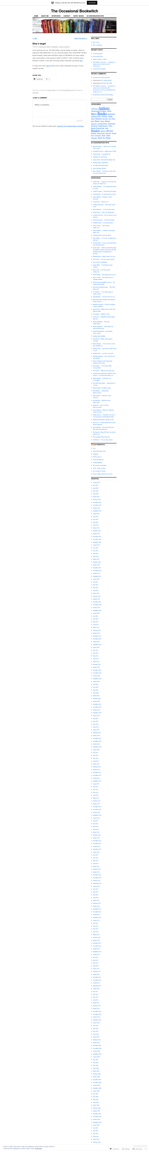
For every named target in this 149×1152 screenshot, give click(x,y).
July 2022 (95, 616)
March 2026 (96, 496)
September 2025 (97, 511)
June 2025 (95, 519)
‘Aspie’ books (78, 16)
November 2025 (97, 505)
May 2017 (95, 792)
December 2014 (97, 875)
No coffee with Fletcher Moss (100, 165)
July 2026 (95, 485)
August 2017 (96, 784)
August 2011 (96, 988)
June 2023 (95, 585)
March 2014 (96, 900)
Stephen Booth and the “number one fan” (103, 419)
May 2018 (95, 758)
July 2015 (95, 855)
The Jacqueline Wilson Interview (101, 437)
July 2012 (95, 957)
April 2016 (96, 829)
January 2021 (96, 667)
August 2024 (96, 545)
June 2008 (95, 1096)
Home (36, 16)
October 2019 (96, 710)
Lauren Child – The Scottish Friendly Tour (104, 160)
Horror (102, 121)
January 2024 (96, 565)
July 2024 (95, 548)
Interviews (56, 16)
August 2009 (96, 1057)
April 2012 (96, 966)
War (104, 138)
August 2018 (96, 750)
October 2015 (96, 846)
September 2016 (97, 815)
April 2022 (96, 624)
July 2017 (95, 786)
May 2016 (95, 826)
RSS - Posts (96, 42)
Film (110, 119)
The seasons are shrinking (99, 465)
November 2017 (97, 775)
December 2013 (97, 909)
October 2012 (96, 949)
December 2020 (97, 670)
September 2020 (97, 678)
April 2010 (96, 1034)
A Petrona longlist (97, 53)
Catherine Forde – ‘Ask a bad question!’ (103, 223)
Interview (94, 124)
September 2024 (97, 542)
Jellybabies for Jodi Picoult (100, 157)
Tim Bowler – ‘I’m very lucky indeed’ (103, 440)
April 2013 (96, 931)
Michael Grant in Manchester (100, 162)
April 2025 (96, 525)
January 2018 (96, 769)
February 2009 (97, 1074)
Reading (95, 130)
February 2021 (97, 664)
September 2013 (97, 917)
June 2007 (95, 1131)
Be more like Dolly (98, 56)
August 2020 (96, 681)
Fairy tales (105, 119)
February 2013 (97, 937)
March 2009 (96, 1071)
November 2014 (97, 877)
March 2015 (96, 866)
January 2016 (96, 838)
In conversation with (95, 16)
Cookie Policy (38, 1148)
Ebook (93, 119)
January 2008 (96, 1111)
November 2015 (97, 843)
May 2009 (95, 1065)
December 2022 (97, 602)
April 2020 (96, 693)
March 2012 (96, 968)
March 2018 (96, 764)
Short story (108, 133)
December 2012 (97, 943)
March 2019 (96, 730)
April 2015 (96, 863)
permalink (36, 93)
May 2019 (95, 724)
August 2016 (96, 818)
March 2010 (96, 1037)
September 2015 (97, 849)
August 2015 (96, 852)
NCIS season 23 (97, 457)
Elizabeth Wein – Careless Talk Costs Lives (104, 256)
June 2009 (95, 1062)
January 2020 (96, 701)
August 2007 (96, 1125)
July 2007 (95, 1128)
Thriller (108, 135)
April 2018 (96, 761)
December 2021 (97, 636)
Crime (110, 116)
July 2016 (95, 821)
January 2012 (96, 974)
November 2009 (97, 1048)
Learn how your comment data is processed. (70, 126)
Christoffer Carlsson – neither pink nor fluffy (104, 151)
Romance (93, 133)
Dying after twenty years (99, 451)
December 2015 (97, 840)
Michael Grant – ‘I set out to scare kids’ (103, 353)
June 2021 (95, 653)
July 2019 (95, 718)
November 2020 (97, 673)
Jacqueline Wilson (102, 123)
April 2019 (96, 727)
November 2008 (97, 1082)
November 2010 (97, 1014)
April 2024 (96, 556)
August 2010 (96, 1022)
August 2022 (96, 613)
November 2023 (97, 570)
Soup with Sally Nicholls (99, 168)
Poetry (106, 128)
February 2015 (97, 869)
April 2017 (96, 795)
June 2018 (95, 755)
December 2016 (97, 806)
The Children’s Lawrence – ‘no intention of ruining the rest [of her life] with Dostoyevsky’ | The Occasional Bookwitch (104, 88)
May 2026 (95, 491)
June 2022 (95, 619)
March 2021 (96, 661)
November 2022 (97, 604)
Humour (107, 121)
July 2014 (95, 889)
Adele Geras (94, 108)
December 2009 (97, 1045)
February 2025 (97, 531)
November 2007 (97, 1116)
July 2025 (95, 516)
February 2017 (97, 801)
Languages (111, 123)
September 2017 (97, 781)
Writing (108, 138)
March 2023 (96, 593)
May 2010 (95, 1031)
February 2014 (97, 903)
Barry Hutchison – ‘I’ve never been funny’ (104, 209)
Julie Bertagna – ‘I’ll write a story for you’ (104, 296)
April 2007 (96, 1136)
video (47, 66)
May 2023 (95, 587)
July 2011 (95, 991)
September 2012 (97, 951)
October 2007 (96, 1119)
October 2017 (96, 778)
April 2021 (96, 659)
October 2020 (96, 676)
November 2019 (97, 707)
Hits (35, 38)
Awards (109, 111)
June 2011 (95, 994)
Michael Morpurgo (103, 126)
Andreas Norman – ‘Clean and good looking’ (104, 191)
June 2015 (95, 858)
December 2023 (97, 568)
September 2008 (97, 1088)
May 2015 (95, 860)
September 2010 (97, 1020)
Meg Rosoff (94, 126)
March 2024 (96, 559)
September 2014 (97, 883)
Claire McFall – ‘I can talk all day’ (102, 154)
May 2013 (95, 929)
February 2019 (97, 732)
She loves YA (98, 92)
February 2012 (97, 971)
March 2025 (96, 528)
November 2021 (97, 639)
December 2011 (97, 977)
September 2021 (97, 644)
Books (102, 113)
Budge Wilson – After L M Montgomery (103, 212)
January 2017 (96, 804)
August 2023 (96, 579)
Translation (94, 138)
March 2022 (96, 627)
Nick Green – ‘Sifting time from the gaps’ (104, 370)
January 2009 (96, 1077)
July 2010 (95, 1025)
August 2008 (96, 1091)
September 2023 (97, 576)
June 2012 (95, 960)
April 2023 (96, 590)
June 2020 (95, 687)
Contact (66, 16)
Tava (94, 448)
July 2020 (95, 684)
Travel (100, 137)
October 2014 (96, 880)
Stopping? (95, 454)
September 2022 (97, 610)
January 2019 (96, 735)
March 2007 (96, 1139)
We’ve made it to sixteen (99, 471)
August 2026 (96, 482)
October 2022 (96, 607)
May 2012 (95, 963)
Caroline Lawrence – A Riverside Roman (103, 220)
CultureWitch (99, 444)
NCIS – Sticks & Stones (99, 468)
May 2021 (95, 656)
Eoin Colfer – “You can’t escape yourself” (104, 259)
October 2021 (96, 641)
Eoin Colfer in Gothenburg (100, 262)
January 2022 (96, 633)
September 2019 (97, 713)
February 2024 (97, 562)
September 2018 (97, 747)
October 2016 (96, 812)
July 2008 (95, 1094)
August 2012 (96, 954)
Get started (92, 2)
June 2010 (95, 1028)
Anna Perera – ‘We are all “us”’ (101, 202)
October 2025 (96, 508)
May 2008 (95, 1099)
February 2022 (97, 630)
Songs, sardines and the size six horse (102, 474)
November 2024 (97, 539)
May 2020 (95, 690)
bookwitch (55, 47)
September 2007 (97, 1122)
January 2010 (96, 1042)
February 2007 (97, 1142)
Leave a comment (64, 47)
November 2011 (97, 980)
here (81, 60)
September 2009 (97, 1054)
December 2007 (97, 1113)
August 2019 (96, 715)
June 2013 (95, 926)
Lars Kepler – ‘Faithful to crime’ (101, 314)
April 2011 (96, 1000)
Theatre (103, 135)
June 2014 (95, 892)
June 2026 (95, 488)
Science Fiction (101, 133)
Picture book (100, 128)
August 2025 (96, 513)
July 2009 (95, 1059)
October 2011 (96, 983)
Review (110, 130)
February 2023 (97, 596)
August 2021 (96, 647)
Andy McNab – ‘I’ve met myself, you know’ (104, 194)
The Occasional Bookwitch (74, 11)
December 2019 (97, 704)
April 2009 (96, 1068)
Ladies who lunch (80, 38)
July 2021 (95, 650)
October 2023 (96, 573)
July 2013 (95, 923)
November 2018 (97, 741)
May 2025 (95, 522)
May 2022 (95, 622)
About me (45, 16)
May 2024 (95, 553)
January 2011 (96, 1008)
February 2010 (97, 1040)
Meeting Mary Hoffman (99, 336)
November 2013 (97, 912)
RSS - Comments (97, 45)
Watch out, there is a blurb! (100, 59)
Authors (49, 90)
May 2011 (95, 997)
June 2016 (95, 823)
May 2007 (95, 1133)
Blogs (54, 90)
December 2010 (97, 1011)
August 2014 (96, 886)
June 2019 (95, 721)
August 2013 (96, 920)
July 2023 (95, 582)
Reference (103, 131)
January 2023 (96, 599)
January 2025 (96, 533)
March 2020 (96, 695)
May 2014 (95, 895)
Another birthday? (97, 462)
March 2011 (96, 1003)
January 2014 (96, 906)
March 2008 (96, 1105)
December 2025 (97, 502)
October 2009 (96, 1051)
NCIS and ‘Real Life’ (98, 459)
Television (98, 135)
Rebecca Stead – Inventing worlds (102, 388)
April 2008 (96, 1102)
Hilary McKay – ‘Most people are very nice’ (104, 274)
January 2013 (96, 940)
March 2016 (96, 832)
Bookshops (111, 114)
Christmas (104, 116)
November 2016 (97, 809)
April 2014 (96, 897)
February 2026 (97, 499)
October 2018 (96, 744)
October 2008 (96, 1085)
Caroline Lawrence (96, 116)
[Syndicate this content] (92, 444)
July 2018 (95, 752)
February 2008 (97, 1108)
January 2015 (96, 872)
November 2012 (97, 946)
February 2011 (97, 1005)
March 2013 (96, 934)
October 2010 (96, 1017)
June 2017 (95, 789)
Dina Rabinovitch (68, 90)
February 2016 (97, 835)
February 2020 (97, 698)
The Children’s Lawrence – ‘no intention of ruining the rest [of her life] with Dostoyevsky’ (104, 64)
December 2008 (97, 1079)
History (97, 121)
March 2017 (96, 798)
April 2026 (96, 494)
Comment (79, 121)
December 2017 (97, 772)
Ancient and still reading (99, 69)
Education (98, 118)
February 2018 (97, 767)
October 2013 (96, 914)
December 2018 (97, 738)
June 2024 (95, 550)
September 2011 (97, 986)
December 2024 (97, 536)
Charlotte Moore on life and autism (102, 235)
